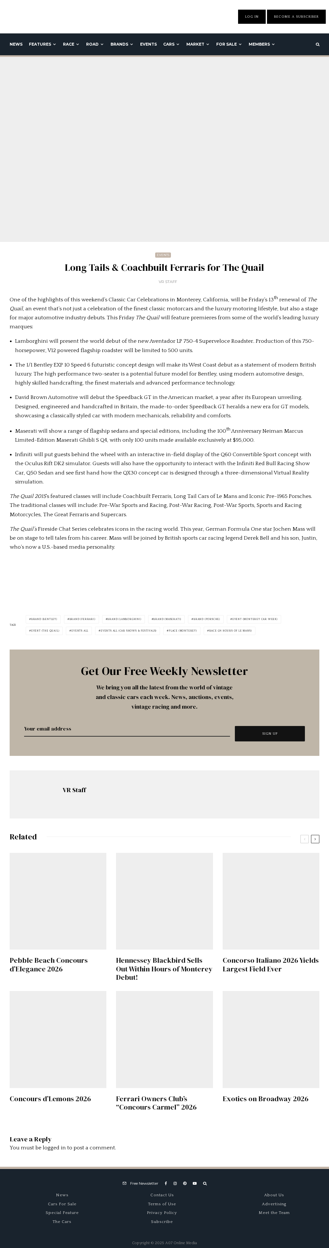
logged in (54, 1148)
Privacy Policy (162, 1212)
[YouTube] (195, 1183)
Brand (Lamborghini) (124, 619)
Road (92, 44)
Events (148, 44)
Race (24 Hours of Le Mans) (230, 630)
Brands (119, 44)
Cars (168, 44)
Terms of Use (162, 1204)
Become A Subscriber (296, 17)
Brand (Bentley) (44, 619)
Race (68, 44)
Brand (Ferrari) (82, 619)
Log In (252, 17)
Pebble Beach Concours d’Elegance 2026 (49, 964)
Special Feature (62, 1212)
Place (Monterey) (183, 630)
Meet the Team (274, 1212)
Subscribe (162, 1221)
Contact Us (162, 1195)
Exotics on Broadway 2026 (265, 1098)
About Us (274, 1195)
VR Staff (168, 281)
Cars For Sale (62, 1204)
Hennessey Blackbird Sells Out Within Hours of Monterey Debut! (164, 968)
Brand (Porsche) (206, 619)
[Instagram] (175, 1183)
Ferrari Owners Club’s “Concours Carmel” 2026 (156, 1102)
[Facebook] (166, 1183)
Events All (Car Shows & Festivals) (128, 630)
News (16, 44)
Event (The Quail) (45, 630)
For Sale (226, 44)
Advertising (274, 1204)
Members (259, 44)
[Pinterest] (185, 1183)
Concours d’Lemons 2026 (50, 1098)
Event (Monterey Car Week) (255, 619)
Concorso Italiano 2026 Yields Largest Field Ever (271, 964)
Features (40, 44)
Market (195, 44)
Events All (79, 630)
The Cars (62, 1221)
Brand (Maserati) (167, 619)
